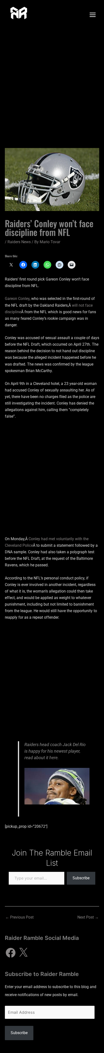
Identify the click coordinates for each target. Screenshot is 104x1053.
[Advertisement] (52, 84)
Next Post (88, 917)
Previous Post (19, 917)
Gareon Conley (17, 298)
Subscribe (81, 878)
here (53, 757)
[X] (23, 953)
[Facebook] (10, 953)
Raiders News (19, 242)
